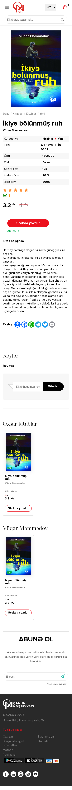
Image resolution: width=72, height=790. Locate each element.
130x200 (48, 156)
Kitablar (18, 113)
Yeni (42, 113)
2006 (46, 181)
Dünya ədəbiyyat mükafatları (13, 743)
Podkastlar (10, 754)
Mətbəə (8, 750)
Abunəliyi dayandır (56, 684)
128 (44, 169)
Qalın (46, 162)
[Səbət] (65, 7)
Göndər (53, 386)
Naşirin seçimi (46, 736)
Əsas (6, 113)
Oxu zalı (8, 736)
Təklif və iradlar (13, 729)
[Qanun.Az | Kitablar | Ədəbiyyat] (18, 7)
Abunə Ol (13, 231)
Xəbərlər (44, 741)
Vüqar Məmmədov (15, 130)
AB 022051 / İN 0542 (51, 147)
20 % (45, 175)
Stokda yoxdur (28, 223)
